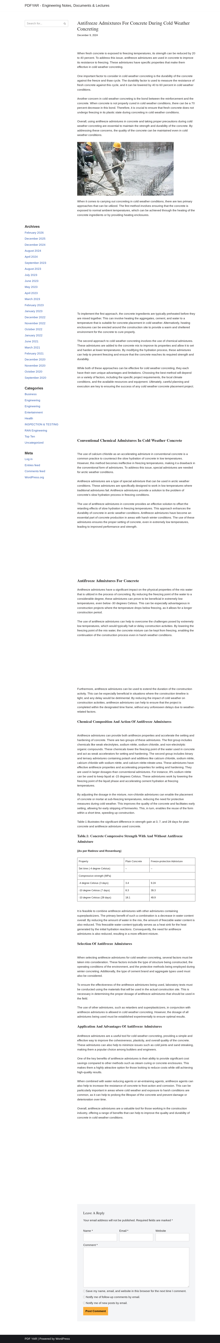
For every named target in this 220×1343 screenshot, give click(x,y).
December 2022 (35, 317)
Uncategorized (34, 442)
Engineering (32, 400)
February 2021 (34, 353)
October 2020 (33, 371)
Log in (29, 459)
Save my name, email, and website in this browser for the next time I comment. (136, 1291)
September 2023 (35, 262)
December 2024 (35, 244)
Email (123, 1230)
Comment (90, 1245)
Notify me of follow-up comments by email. (113, 1297)
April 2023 (31, 293)
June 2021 (31, 341)
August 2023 (33, 268)
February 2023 (34, 305)
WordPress (63, 1338)
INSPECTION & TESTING (41, 424)
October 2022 (33, 329)
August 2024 (33, 250)
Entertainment (34, 412)
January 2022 (34, 335)
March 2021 (32, 347)
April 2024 (31, 256)
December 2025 (35, 238)
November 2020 (35, 365)
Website (160, 1230)
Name (88, 1230)
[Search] (65, 23)
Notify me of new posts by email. (106, 1303)
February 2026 (34, 232)
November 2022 (35, 323)
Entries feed (32, 465)
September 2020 (35, 377)
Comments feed (35, 471)
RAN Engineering (36, 430)
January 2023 (34, 311)
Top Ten (30, 436)
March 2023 (32, 299)
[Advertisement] (46, 78)
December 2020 (35, 359)
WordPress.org (34, 477)
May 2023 (31, 286)
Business (31, 394)
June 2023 (31, 281)
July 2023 (31, 275)
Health (29, 418)
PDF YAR (31, 1338)
